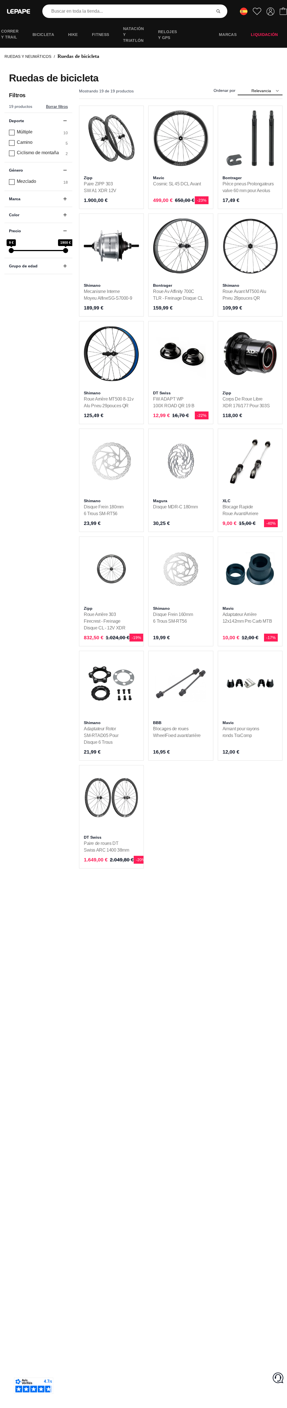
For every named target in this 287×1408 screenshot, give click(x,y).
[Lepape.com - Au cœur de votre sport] (18, 11)
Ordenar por (224, 90)
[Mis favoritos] (257, 11)
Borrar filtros (57, 106)
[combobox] (128, 11)
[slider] (11, 250)
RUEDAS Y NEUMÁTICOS (27, 56)
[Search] (218, 11)
